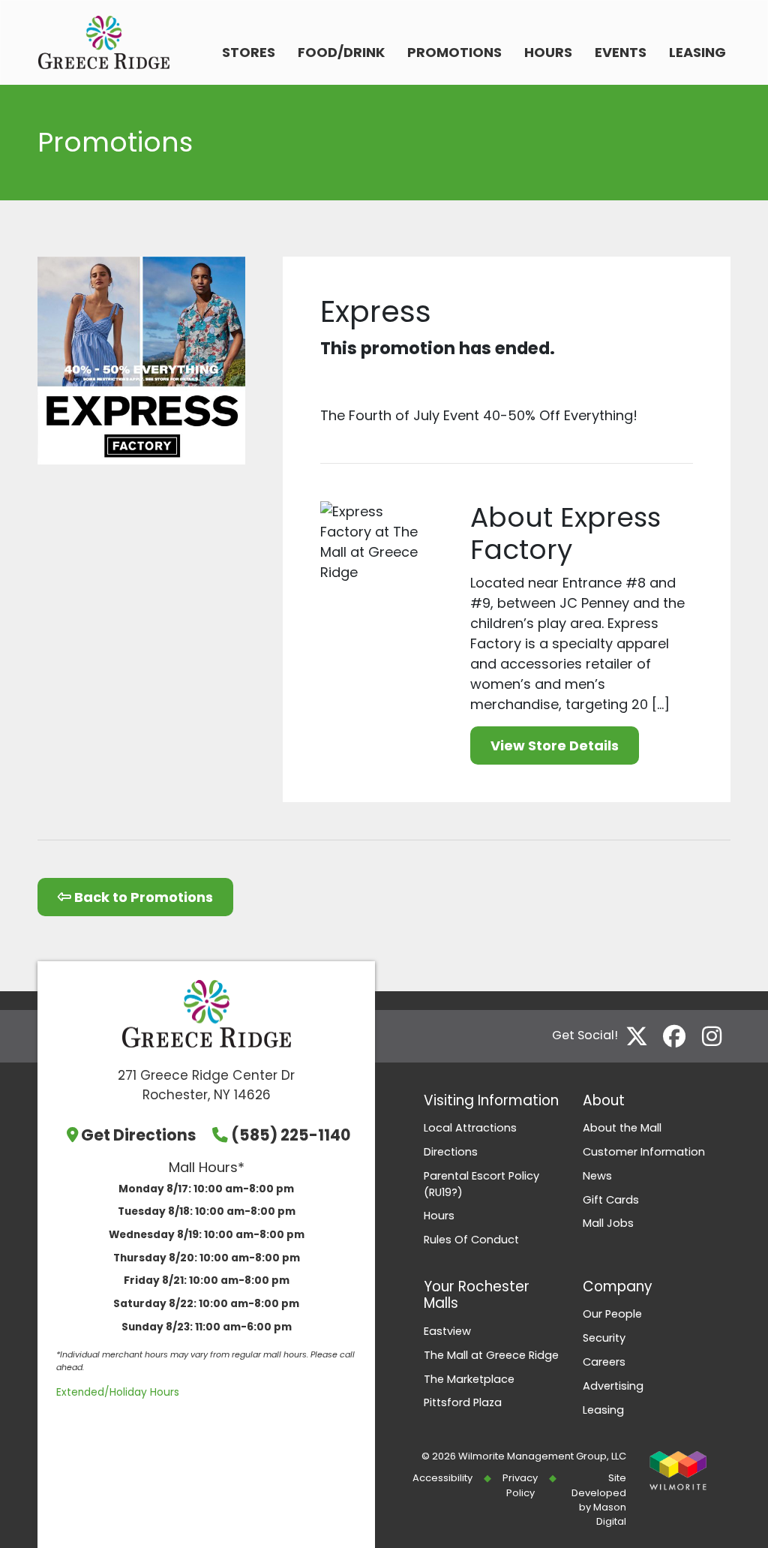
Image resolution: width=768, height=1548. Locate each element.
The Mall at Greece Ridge (491, 1355)
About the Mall (622, 1127)
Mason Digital (609, 1514)
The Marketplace (469, 1379)
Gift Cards (611, 1199)
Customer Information (644, 1151)
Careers (604, 1361)
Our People (612, 1313)
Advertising (613, 1385)
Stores (248, 52)
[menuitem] (248, 54)
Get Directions (138, 1135)
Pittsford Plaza (463, 1402)
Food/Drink (341, 52)
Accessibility (442, 1478)
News (597, 1175)
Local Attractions (470, 1127)
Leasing (697, 52)
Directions (451, 1151)
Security (604, 1337)
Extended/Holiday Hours (117, 1392)
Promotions (454, 52)
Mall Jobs (608, 1223)
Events (620, 52)
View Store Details (554, 745)
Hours (548, 52)
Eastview (447, 1331)
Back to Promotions (142, 897)
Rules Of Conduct (471, 1239)
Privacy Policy (520, 1485)
